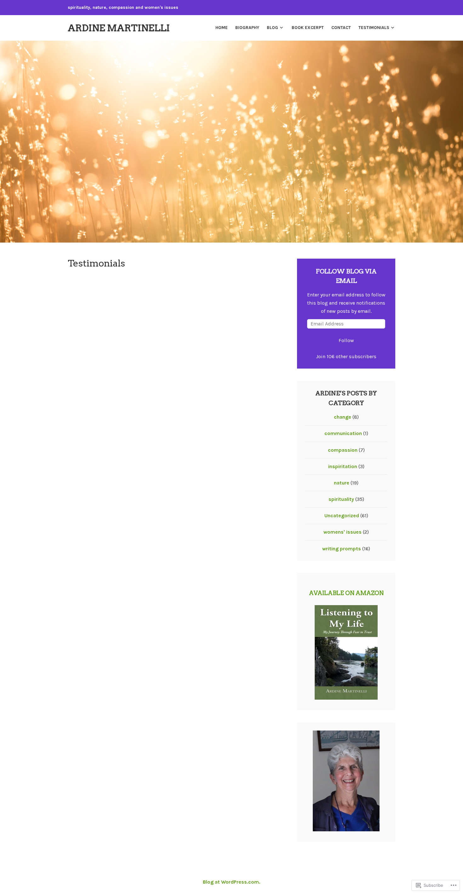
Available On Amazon (346, 593)
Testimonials (373, 27)
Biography (247, 27)
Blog (272, 27)
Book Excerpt (308, 27)
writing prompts (341, 549)
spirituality (341, 499)
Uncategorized (341, 516)
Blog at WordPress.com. (231, 882)
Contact (341, 27)
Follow (346, 340)
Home (221, 27)
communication (343, 433)
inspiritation (342, 466)
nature (341, 483)
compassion (342, 450)
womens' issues (342, 532)
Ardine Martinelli (119, 27)
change (342, 417)
